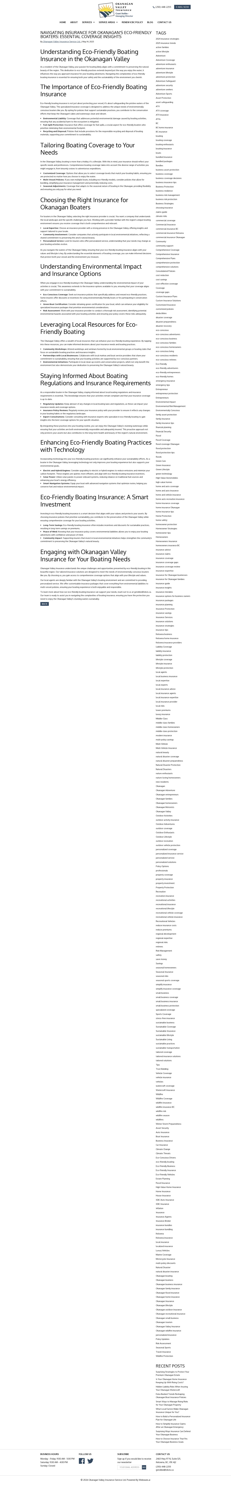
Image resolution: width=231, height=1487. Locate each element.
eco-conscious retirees (166, 359)
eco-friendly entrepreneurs (168, 372)
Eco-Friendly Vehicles (165, 1174)
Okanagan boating (164, 1276)
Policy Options (162, 866)
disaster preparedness (166, 321)
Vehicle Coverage (164, 1073)
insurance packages (164, 600)
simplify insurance (164, 984)
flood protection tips (165, 452)
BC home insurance (164, 127)
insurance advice (163, 549)
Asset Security (162, 1128)
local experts (162, 685)
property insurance (164, 879)
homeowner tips (163, 533)
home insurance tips (165, 511)
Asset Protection (163, 98)
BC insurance (161, 131)
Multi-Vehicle (162, 744)
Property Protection (165, 887)
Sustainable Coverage (166, 1026)
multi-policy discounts (166, 1263)
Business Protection (165, 186)
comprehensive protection (168, 262)
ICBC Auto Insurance (165, 1200)
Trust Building (162, 1069)
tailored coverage (164, 1052)
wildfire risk (161, 1111)
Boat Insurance (162, 1136)
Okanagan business (164, 1280)
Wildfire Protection (164, 1356)
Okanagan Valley (163, 811)
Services (87, 22)
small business (162, 993)
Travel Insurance (163, 1352)
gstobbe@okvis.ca (142, 592)
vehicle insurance (163, 1077)
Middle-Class (162, 718)
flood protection (163, 448)
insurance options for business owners (173, 596)
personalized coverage (166, 849)
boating (159, 136)
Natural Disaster (163, 1267)
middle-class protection (166, 731)
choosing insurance (164, 207)
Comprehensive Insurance (167, 254)
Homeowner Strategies (166, 528)
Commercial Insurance (166, 224)
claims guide (161, 212)
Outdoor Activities (164, 815)
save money (161, 959)
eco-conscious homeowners (168, 347)
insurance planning (164, 604)
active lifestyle (162, 51)
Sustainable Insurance (166, 1031)
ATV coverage (162, 110)
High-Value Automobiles (167, 478)
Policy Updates (162, 1339)
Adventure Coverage (165, 60)
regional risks (162, 942)
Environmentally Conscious (168, 410)
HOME (63, 22)
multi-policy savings (165, 739)
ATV (158, 106)
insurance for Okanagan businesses (171, 575)
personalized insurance (166, 1335)
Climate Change (163, 1149)
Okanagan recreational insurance (170, 1314)
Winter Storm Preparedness (168, 1124)
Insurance (160, 1212)
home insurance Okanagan (168, 507)
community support (164, 245)
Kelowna (160, 1233)
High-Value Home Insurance (168, 1187)
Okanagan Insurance (165, 1301)
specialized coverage (165, 1010)
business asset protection (167, 169)
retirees (159, 946)
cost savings (161, 279)
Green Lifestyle (163, 469)
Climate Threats (163, 1153)
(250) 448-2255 (163, 7)
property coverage (164, 874)
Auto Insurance (162, 1132)
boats (158, 153)
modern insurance (164, 735)
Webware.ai (144, 1480)
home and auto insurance (167, 490)
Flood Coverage (163, 440)
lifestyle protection (164, 668)
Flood (158, 435)
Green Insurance (163, 465)
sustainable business (165, 1022)
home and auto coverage (167, 486)
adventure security (164, 85)
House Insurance (163, 1195)
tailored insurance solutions (168, 1056)
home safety (161, 520)
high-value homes (164, 482)
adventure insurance (165, 68)
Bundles (159, 165)
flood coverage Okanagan (167, 444)
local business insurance (166, 676)
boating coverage (164, 140)
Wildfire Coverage (164, 1098)
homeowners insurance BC (168, 545)
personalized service (165, 858)
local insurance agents (166, 693)
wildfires (159, 1119)
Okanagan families (164, 798)
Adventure (160, 55)
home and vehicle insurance (168, 494)
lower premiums (163, 710)
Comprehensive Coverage (167, 250)
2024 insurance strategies (167, 39)
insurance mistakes (164, 592)
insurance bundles (164, 1225)
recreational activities (165, 900)
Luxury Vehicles (163, 1250)
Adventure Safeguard (165, 81)
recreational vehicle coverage (169, 912)
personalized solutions (166, 862)
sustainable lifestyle (165, 1035)
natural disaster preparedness (169, 761)
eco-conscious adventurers (168, 334)
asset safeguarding (164, 102)
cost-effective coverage (167, 283)
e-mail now (182, 7)
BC (157, 123)
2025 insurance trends (166, 43)
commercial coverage (165, 220)
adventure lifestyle (164, 72)
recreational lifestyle (165, 908)
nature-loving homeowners (168, 777)
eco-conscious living (165, 351)
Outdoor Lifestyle (164, 837)
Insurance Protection (165, 609)
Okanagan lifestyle (164, 1305)
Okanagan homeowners (166, 803)
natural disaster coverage (167, 756)
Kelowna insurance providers (169, 642)
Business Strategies (165, 203)
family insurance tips (165, 423)
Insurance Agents (164, 1216)
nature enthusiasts (164, 773)
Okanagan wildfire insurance (168, 1330)
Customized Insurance (166, 305)
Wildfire (159, 1094)
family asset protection (166, 414)
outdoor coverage (164, 828)
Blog (150, 22)
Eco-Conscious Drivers (166, 1157)
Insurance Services (164, 617)
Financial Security (163, 431)
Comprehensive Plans (165, 258)
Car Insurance (162, 1145)
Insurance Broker (163, 1221)
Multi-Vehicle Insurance (166, 748)
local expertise (162, 680)
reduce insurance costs (166, 925)
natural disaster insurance (167, 1271)
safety (158, 955)
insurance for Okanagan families (170, 579)
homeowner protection (166, 524)
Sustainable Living (164, 1039)
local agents (161, 672)
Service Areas (107, 22)
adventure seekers (164, 89)
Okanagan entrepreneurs (167, 794)
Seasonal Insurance (164, 972)
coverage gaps (162, 292)
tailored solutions (164, 1060)
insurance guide (163, 583)
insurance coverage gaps (167, 562)
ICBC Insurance (162, 1204)
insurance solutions (164, 621)
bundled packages (164, 161)
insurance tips (162, 630)
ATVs (158, 119)
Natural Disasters (163, 769)
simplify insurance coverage (168, 988)
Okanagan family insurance (168, 1288)
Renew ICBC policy (132, 22)
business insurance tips (166, 182)
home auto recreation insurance (170, 499)
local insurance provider (166, 701)
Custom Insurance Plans (166, 296)
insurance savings (164, 613)
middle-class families (165, 722)
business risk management (168, 195)
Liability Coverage (164, 646)
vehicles (159, 1081)
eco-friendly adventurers (167, 368)
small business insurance (167, 1001)
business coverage (164, 174)
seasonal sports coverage (167, 980)
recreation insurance (165, 896)
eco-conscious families (166, 342)
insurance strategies (165, 625)
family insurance (163, 418)
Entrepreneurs (162, 397)
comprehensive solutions (167, 267)
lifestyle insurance (164, 663)
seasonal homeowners (166, 967)
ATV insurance (162, 115)
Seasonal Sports (163, 1347)
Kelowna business (164, 634)
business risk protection (166, 199)
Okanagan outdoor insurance (169, 1309)
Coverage (160, 288)
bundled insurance (164, 157)
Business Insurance (164, 1140)
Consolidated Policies (165, 271)
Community (161, 241)
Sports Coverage (163, 1014)
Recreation (161, 891)
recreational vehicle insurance (169, 917)
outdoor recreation (164, 841)
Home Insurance (163, 1191)
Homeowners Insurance (166, 541)
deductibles (161, 313)
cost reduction (162, 275)
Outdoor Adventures (165, 824)
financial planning (163, 427)
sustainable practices (165, 1043)
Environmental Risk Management (171, 406)
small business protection (167, 1005)
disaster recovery (164, 326)
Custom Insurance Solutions (168, 300)
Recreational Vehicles (165, 921)
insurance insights (164, 587)
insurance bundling (164, 1229)
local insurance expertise (167, 697)
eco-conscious (162, 330)
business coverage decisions (169, 178)
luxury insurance (163, 714)
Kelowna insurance (164, 1238)
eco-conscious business (166, 338)
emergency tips (163, 385)
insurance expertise (165, 570)
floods (159, 457)
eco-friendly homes (164, 376)
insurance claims (163, 554)
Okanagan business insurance (169, 1284)
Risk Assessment (163, 1343)
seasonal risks (162, 976)
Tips (158, 1064)
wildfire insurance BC (165, 1107)
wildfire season (163, 1115)
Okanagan (160, 786)
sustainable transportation (168, 1048)
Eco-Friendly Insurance (166, 1170)
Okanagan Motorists (165, 807)
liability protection (164, 655)
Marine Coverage (163, 1254)
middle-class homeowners (168, 727)
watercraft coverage (165, 1086)
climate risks (161, 216)
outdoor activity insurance (167, 820)
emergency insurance (165, 381)
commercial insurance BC (167, 229)
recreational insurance (166, 904)
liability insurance (163, 651)
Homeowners (162, 537)
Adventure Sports (164, 93)
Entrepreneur (162, 389)
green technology (164, 473)
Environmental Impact (166, 402)
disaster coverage (164, 317)
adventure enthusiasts (166, 64)
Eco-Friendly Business (165, 1166)
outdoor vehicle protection (168, 845)
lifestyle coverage (164, 659)
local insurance (162, 1242)
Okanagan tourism (164, 1322)
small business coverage (167, 997)
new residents (162, 782)
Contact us (164, 22)
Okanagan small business (167, 1318)
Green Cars (161, 461)
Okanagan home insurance (168, 1297)
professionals (162, 870)
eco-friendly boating (165, 1162)
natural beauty (162, 752)
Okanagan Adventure (165, 790)
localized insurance (164, 1246)
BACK (44, 604)
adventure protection (165, 77)
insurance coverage (164, 558)
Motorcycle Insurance (165, 1259)
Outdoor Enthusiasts (165, 832)
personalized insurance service (169, 853)
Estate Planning (163, 1178)
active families (162, 47)
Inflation (159, 1208)
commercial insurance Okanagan (170, 237)
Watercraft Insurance (165, 1090)
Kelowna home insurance (167, 638)
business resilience (164, 191)
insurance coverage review (168, 566)
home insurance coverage (167, 503)
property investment (165, 883)
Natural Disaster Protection (168, 765)
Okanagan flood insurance (167, 1292)
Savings (159, 963)
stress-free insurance (165, 1018)
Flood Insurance (163, 1183)
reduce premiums (164, 929)
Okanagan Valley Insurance (168, 1326)
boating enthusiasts (165, 144)
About (74, 22)
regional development (166, 934)
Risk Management (164, 950)
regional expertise (164, 938)
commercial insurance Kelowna (170, 233)
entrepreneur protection (167, 393)
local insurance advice (166, 689)
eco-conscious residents (167, 355)
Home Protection (163, 516)
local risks (160, 706)
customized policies (165, 309)
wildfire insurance (164, 1102)
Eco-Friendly (161, 364)
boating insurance (164, 148)
